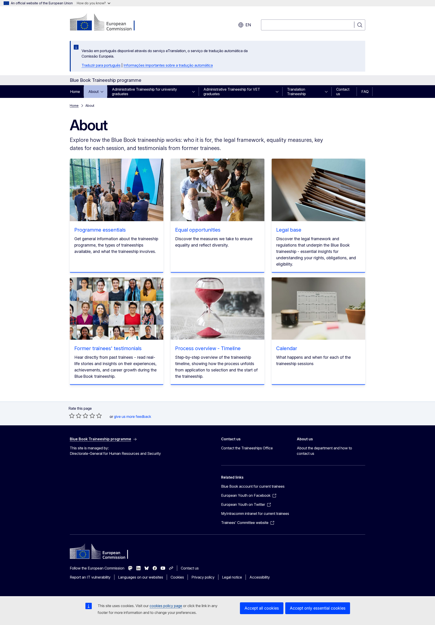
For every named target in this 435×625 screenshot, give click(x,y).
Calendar (286, 348)
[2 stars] (75, 416)
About (93, 91)
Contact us (342, 91)
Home (75, 91)
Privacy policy (203, 577)
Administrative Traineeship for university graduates (144, 91)
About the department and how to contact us (324, 451)
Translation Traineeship (296, 91)
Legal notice (232, 577)
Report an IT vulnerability (90, 577)
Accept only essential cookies (318, 608)
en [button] (248, 24)
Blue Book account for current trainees (253, 486)
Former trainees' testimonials (108, 348)
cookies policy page (166, 605)
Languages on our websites (140, 577)
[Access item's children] (103, 91)
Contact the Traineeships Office (247, 448)
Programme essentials (100, 230)
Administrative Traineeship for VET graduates (231, 91)
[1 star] (71, 416)
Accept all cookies (261, 608)
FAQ (365, 91)
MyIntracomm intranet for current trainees (255, 513)
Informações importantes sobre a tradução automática (168, 65)
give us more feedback (132, 416)
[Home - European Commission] (106, 23)
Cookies (177, 577)
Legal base (288, 230)
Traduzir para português (101, 65)
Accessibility (259, 577)
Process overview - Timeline (208, 348)
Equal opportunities (197, 230)
